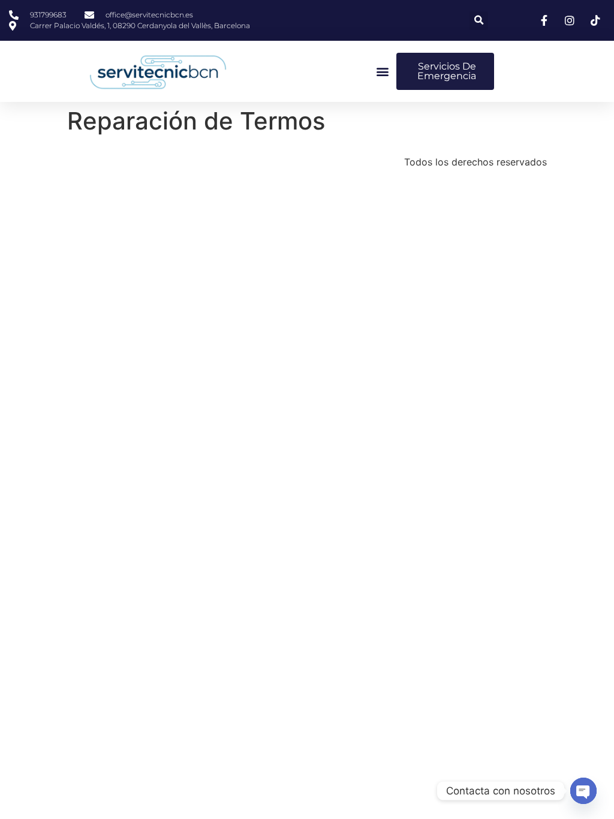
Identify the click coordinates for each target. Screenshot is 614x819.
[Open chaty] (583, 791)
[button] (478, 20)
